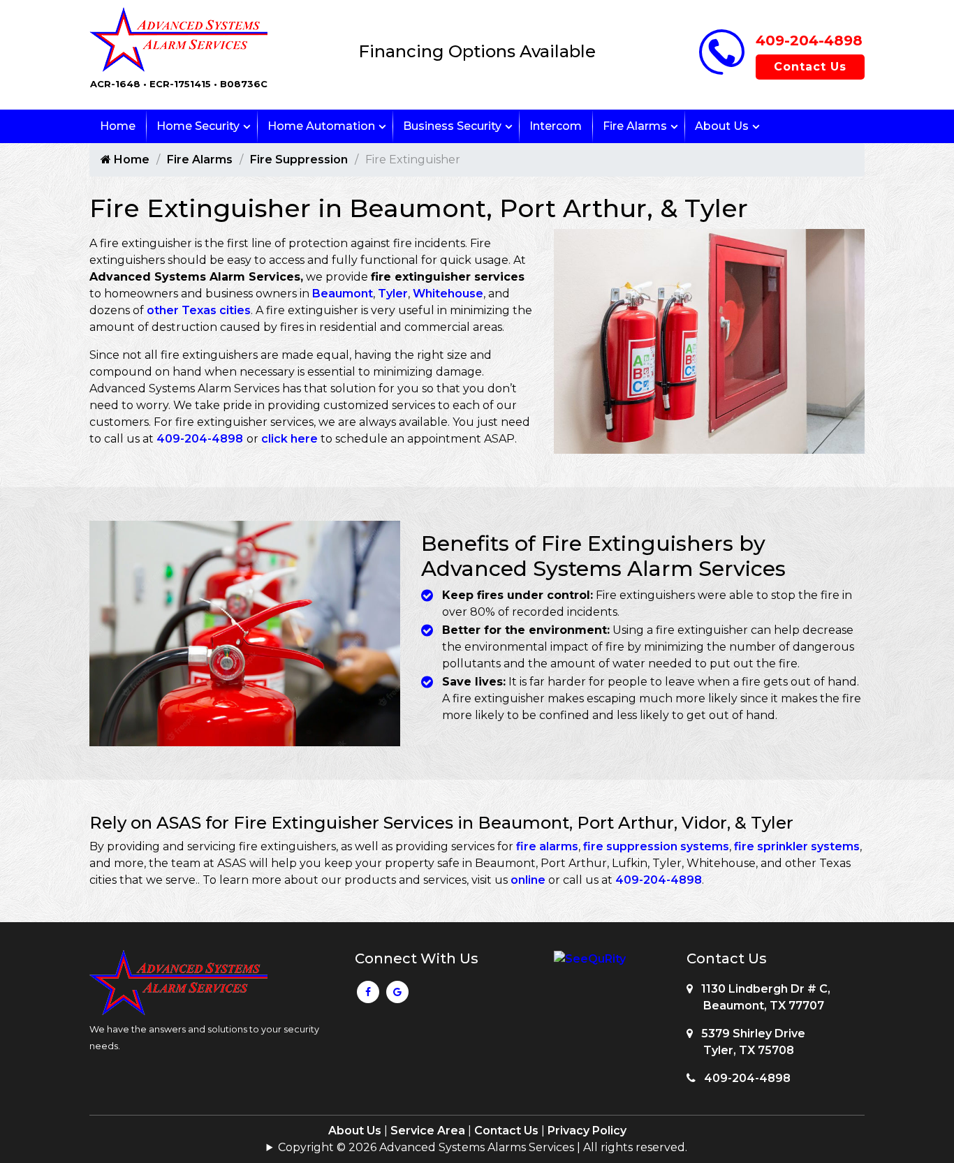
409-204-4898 (809, 40)
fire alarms (547, 846)
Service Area (427, 1130)
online (529, 880)
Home (117, 126)
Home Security (198, 126)
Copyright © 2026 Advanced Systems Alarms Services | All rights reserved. (482, 1147)
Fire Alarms (635, 126)
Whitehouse (448, 293)
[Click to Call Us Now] (721, 70)
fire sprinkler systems (797, 846)
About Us (722, 126)
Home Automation (321, 126)
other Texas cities (199, 310)
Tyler (393, 293)
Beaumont (342, 293)
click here (289, 438)
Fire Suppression (299, 159)
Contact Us (810, 66)
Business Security (452, 126)
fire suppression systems (656, 846)
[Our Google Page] (397, 995)
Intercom (555, 126)
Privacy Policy (587, 1130)
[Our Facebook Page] (368, 995)
